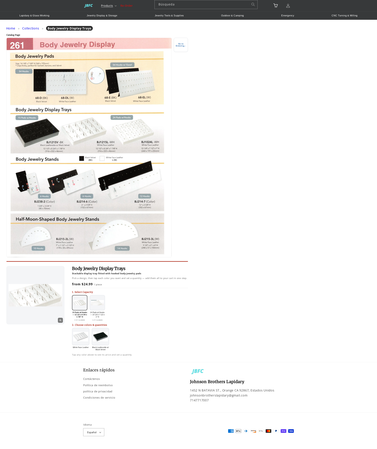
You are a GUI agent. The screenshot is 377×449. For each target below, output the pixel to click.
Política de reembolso (98, 385)
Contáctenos (91, 379)
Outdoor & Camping (232, 15)
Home (10, 28)
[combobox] (206, 4)
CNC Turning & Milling (345, 15)
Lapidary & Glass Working (34, 15)
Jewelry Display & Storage (102, 15)
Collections (30, 28)
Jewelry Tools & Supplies (169, 15)
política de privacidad (97, 391)
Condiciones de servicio (99, 397)
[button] (108, 6)
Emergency (287, 15)
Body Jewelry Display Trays (69, 28)
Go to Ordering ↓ (181, 45)
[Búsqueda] (253, 4)
